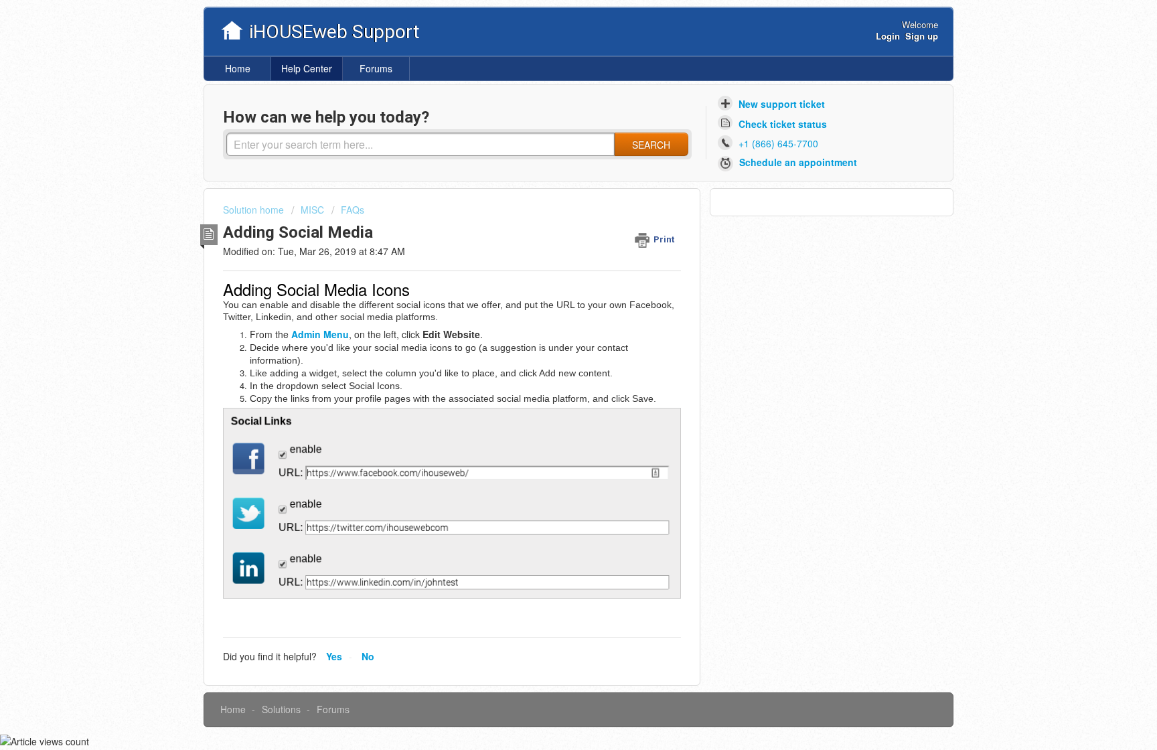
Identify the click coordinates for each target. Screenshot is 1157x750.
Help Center (306, 68)
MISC (312, 209)
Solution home (255, 209)
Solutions (281, 709)
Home (237, 68)
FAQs (352, 209)
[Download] (553, 199)
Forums (376, 68)
